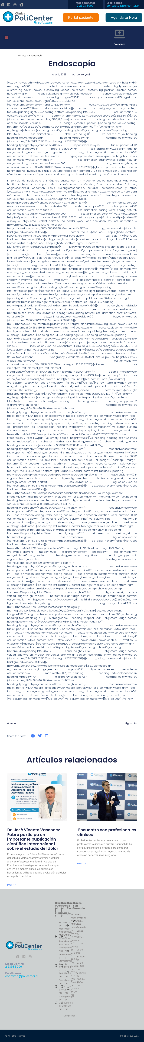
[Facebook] (2, 4)
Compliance (69, 1015)
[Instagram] (15, 4)
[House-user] (21, 4)
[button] (6, 37)
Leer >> (11, 884)
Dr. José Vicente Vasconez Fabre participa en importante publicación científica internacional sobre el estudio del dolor (33, 839)
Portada (22, 55)
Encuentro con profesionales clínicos (106, 832)
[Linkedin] (8, 4)
